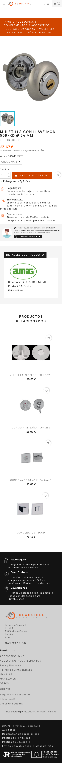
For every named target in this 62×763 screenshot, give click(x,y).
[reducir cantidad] (9, 177)
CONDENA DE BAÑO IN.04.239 (31, 427)
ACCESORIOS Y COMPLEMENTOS (20, 660)
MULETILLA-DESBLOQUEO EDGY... (31, 375)
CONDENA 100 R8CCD (31, 532)
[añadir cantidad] (9, 173)
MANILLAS (6, 674)
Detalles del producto (25, 254)
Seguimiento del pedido (15, 694)
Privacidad (40, 711)
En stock (13, 286)
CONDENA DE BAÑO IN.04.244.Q (31, 480)
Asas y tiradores (10, 665)
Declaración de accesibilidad (21, 733)
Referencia (14, 282)
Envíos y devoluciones (17, 745)
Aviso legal (9, 729)
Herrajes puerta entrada (16, 669)
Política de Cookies (15, 741)
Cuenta (5, 688)
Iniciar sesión (8, 699)
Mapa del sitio (45, 745)
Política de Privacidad (16, 737)
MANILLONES (8, 678)
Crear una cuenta (11, 703)
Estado (12, 290)
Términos (51, 711)
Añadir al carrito (31, 175)
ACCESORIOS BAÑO (12, 656)
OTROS (4, 683)
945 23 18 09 (15, 643)
